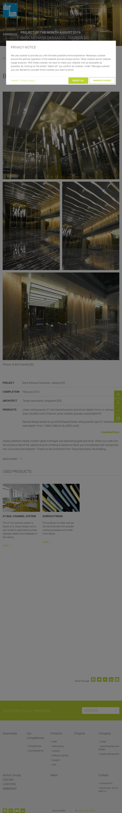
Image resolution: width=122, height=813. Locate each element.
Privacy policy (28, 80)
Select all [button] (78, 80)
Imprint (14, 80)
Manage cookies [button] (102, 80)
